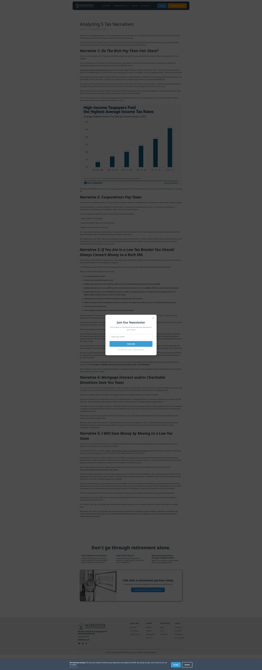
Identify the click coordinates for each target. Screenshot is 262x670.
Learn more (73, 667)
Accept (175, 665)
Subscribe (131, 344)
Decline (187, 665)
